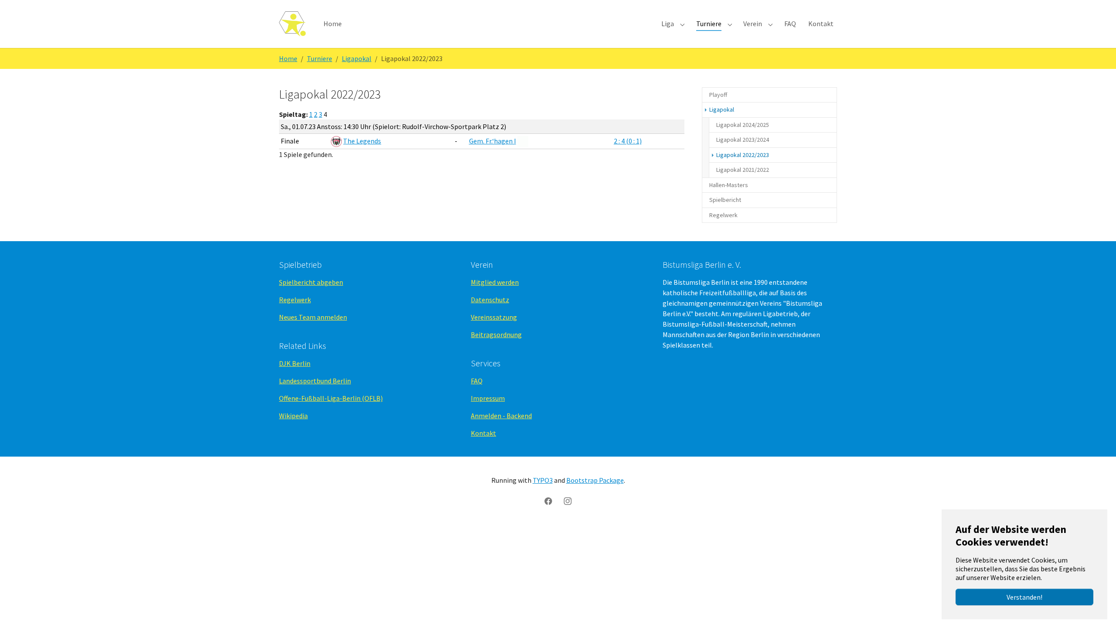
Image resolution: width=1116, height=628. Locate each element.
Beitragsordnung (496, 334)
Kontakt (483, 433)
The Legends (362, 141)
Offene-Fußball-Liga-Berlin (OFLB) (331, 398)
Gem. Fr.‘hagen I (492, 141)
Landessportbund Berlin (315, 380)
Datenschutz (490, 299)
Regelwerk (295, 299)
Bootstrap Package (595, 480)
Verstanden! (1024, 597)
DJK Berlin (294, 363)
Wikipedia (293, 415)
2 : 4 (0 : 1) (628, 141)
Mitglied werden (495, 282)
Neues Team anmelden (313, 317)
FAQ (477, 380)
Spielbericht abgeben (311, 282)
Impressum (488, 398)
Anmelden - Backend (501, 415)
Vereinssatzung (494, 317)
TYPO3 (543, 480)
